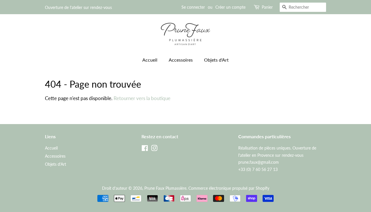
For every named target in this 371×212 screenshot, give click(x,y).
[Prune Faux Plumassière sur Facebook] (144, 149)
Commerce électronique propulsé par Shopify (228, 188)
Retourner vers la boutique (142, 98)
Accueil (149, 59)
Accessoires (181, 59)
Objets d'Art (216, 59)
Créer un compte (230, 7)
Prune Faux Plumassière (165, 188)
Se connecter (193, 7)
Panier (267, 7)
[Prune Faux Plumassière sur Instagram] (154, 149)
